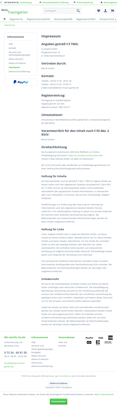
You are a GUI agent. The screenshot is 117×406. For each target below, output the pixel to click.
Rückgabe (36, 352)
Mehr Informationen (104, 394)
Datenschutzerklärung (19, 71)
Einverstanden (59, 401)
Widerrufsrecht (16, 59)
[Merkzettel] (98, 11)
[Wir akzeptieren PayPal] (21, 82)
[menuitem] (62, 11)
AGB (11, 44)
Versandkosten (64, 376)
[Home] (4, 19)
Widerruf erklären (17, 63)
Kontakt (12, 48)
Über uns (62, 342)
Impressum (14, 67)
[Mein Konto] (105, 11)
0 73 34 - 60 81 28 (15, 352)
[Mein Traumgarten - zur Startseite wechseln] (14, 11)
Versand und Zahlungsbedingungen (19, 53)
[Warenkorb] (112, 11)
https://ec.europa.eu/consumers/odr (85, 155)
